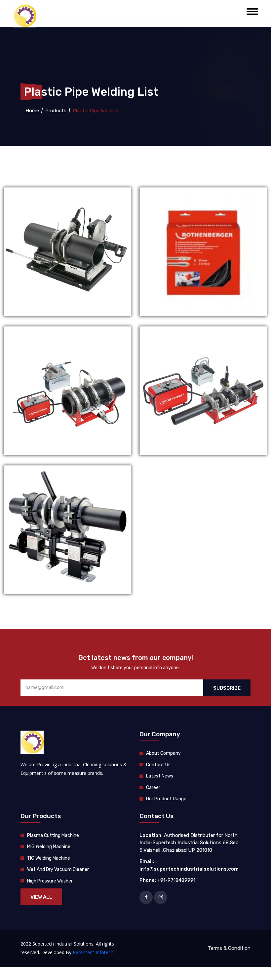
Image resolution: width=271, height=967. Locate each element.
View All (41, 897)
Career (153, 787)
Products (55, 111)
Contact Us (158, 765)
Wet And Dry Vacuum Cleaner (58, 869)
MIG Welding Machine (48, 846)
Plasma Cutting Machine (53, 835)
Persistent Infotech (93, 952)
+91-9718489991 (176, 880)
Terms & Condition (229, 948)
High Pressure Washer (50, 881)
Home (31, 111)
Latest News (159, 776)
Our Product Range (166, 799)
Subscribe (227, 688)
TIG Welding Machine (48, 858)
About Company (163, 753)
